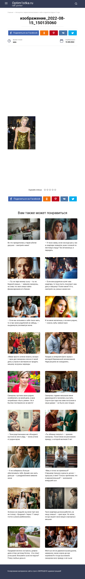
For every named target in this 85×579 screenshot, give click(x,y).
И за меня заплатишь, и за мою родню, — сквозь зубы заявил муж (61, 321)
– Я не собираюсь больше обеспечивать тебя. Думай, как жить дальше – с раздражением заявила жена (23, 474)
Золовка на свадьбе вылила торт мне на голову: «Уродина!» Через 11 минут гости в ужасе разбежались (23, 514)
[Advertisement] (42, 64)
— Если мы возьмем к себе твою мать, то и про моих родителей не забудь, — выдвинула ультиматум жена (24, 322)
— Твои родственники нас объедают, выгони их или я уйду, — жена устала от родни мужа (23, 436)
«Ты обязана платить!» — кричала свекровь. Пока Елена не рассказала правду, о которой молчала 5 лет (60, 436)
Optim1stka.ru (22, 3)
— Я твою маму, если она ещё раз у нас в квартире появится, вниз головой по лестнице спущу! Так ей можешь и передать (61, 246)
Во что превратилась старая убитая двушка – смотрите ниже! (22, 244)
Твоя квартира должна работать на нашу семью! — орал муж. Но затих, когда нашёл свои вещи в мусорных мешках (60, 515)
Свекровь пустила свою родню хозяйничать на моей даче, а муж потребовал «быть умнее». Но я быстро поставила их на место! (21, 399)
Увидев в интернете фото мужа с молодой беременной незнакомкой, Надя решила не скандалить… (60, 359)
